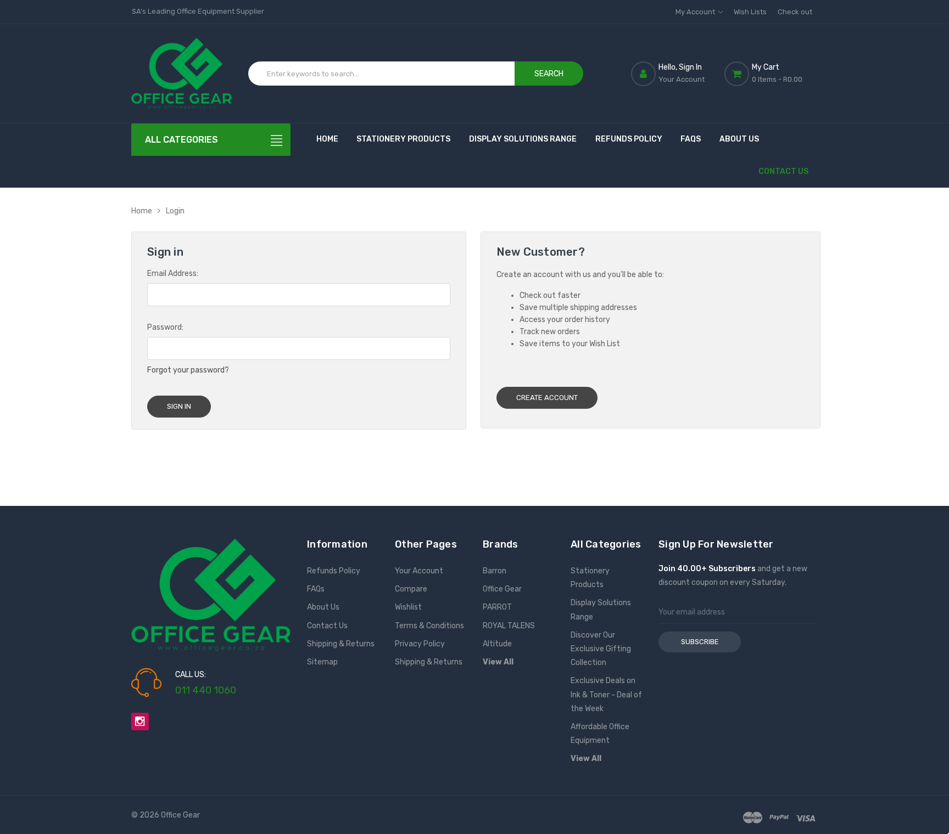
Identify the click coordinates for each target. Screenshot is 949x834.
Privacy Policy (420, 644)
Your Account (419, 571)
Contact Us (783, 171)
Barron (494, 571)
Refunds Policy (628, 139)
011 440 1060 (205, 690)
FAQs (690, 139)
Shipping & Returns (341, 644)
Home (327, 139)
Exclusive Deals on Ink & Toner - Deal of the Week (606, 694)
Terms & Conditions (429, 625)
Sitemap (322, 662)
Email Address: (172, 273)
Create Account (547, 397)
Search (548, 73)
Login (175, 211)
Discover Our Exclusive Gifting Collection (601, 648)
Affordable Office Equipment (600, 733)
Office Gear (502, 589)
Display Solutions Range (523, 139)
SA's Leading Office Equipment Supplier (198, 11)
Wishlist (408, 607)
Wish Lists (750, 12)
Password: (165, 327)
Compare (411, 589)
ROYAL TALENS (509, 625)
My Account (696, 12)
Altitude (497, 644)
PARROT (497, 607)
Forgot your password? (188, 370)
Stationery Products (403, 139)
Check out (795, 12)
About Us (739, 139)
